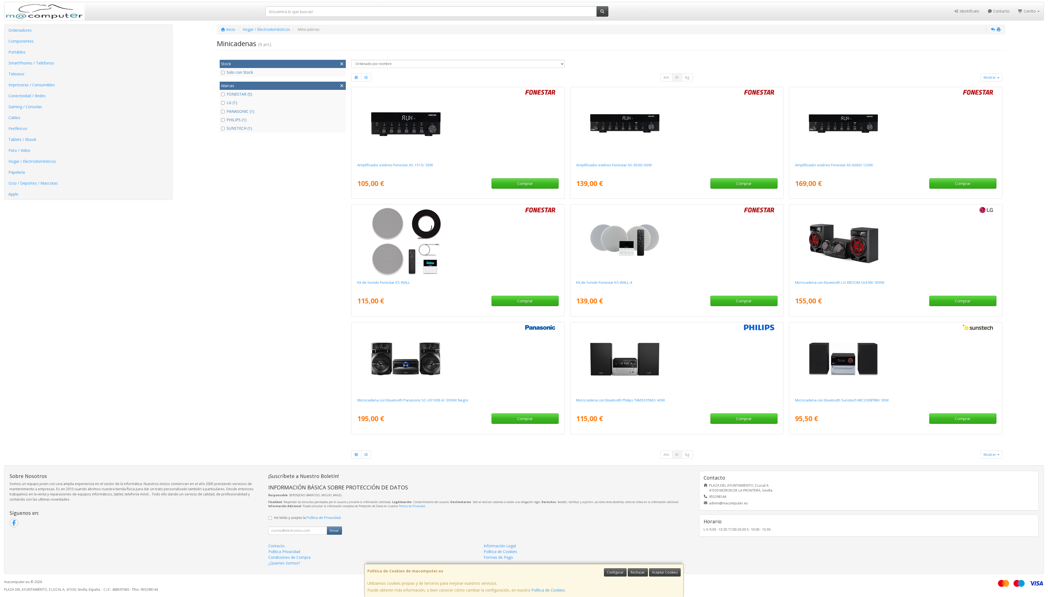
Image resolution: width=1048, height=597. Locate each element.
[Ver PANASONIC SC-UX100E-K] (457, 359)
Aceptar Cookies (665, 572)
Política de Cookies (548, 590)
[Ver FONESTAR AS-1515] (457, 124)
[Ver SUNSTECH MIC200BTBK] (895, 359)
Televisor (16, 73)
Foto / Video (19, 150)
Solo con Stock (240, 72)
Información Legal (500, 545)
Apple (13, 194)
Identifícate (968, 11)
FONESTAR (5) (239, 94)
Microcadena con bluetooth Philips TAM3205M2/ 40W (620, 400)
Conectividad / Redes (27, 95)
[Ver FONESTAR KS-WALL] (457, 241)
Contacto (1001, 11)
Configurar (615, 572)
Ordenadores (20, 30)
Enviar (334, 530)
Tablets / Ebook (22, 139)
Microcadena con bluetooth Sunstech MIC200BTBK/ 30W (842, 400)
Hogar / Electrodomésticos (32, 161)
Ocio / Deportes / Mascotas (33, 183)
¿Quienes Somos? (284, 563)
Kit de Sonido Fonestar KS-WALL (383, 282)
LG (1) (232, 102)
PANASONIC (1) (240, 111)
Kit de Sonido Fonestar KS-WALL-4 (604, 282)
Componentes (21, 41)
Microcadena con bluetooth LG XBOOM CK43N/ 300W (839, 282)
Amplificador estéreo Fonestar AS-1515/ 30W (395, 164)
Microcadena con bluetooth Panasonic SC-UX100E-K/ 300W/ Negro (412, 400)
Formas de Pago (498, 557)
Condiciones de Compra (289, 557)
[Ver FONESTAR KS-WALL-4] (676, 241)
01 (677, 77)
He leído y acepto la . (307, 517)
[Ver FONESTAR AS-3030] (676, 124)
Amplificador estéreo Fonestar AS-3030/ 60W (614, 164)
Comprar (525, 183)
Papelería (16, 172)
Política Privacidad (284, 551)
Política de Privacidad (412, 506)
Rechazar (638, 572)
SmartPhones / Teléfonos (31, 63)
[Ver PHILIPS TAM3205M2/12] (676, 359)
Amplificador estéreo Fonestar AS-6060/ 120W (834, 164)
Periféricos (17, 128)
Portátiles (16, 52)
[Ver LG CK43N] (895, 241)
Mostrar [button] (990, 77)
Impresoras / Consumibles (31, 84)
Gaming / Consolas (25, 106)
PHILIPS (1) (236, 119)
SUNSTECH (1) (239, 128)
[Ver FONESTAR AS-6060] (895, 124)
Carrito (1030, 11)
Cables (14, 117)
